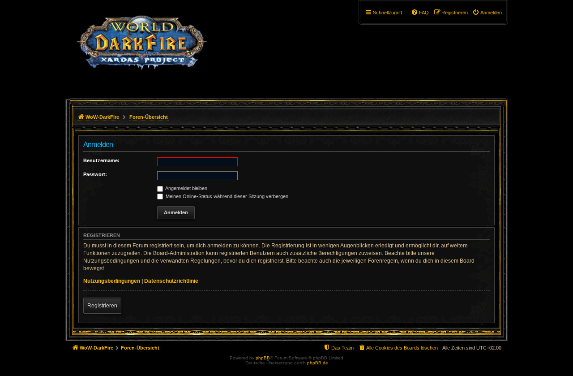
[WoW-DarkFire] (141, 47)
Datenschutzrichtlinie (171, 281)
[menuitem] (487, 12)
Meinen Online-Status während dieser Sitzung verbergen (226, 196)
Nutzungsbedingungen (111, 281)
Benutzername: (101, 160)
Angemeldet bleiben (185, 188)
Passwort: (95, 174)
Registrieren (102, 306)
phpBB (263, 357)
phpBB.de (317, 362)
